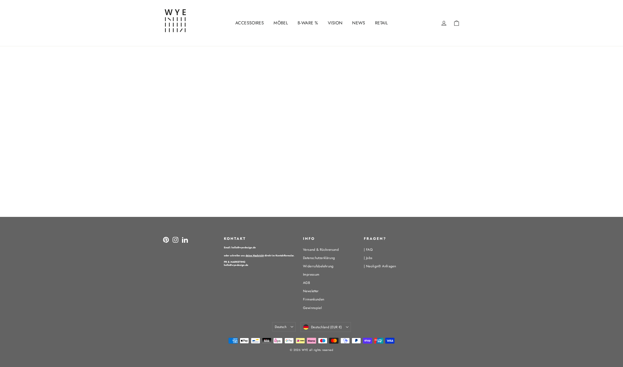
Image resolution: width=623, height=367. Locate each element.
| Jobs (368, 257)
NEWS (358, 23)
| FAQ (368, 249)
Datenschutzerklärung (319, 257)
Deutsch (280, 326)
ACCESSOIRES (249, 23)
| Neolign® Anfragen (380, 266)
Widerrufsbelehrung (318, 266)
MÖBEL (281, 23)
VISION (335, 23)
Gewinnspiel (312, 307)
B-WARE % (308, 23)
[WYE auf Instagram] (175, 239)
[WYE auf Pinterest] (166, 239)
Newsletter (311, 291)
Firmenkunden (313, 299)
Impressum (311, 274)
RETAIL (381, 23)
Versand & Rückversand (321, 249)
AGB (306, 282)
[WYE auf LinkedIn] (185, 239)
